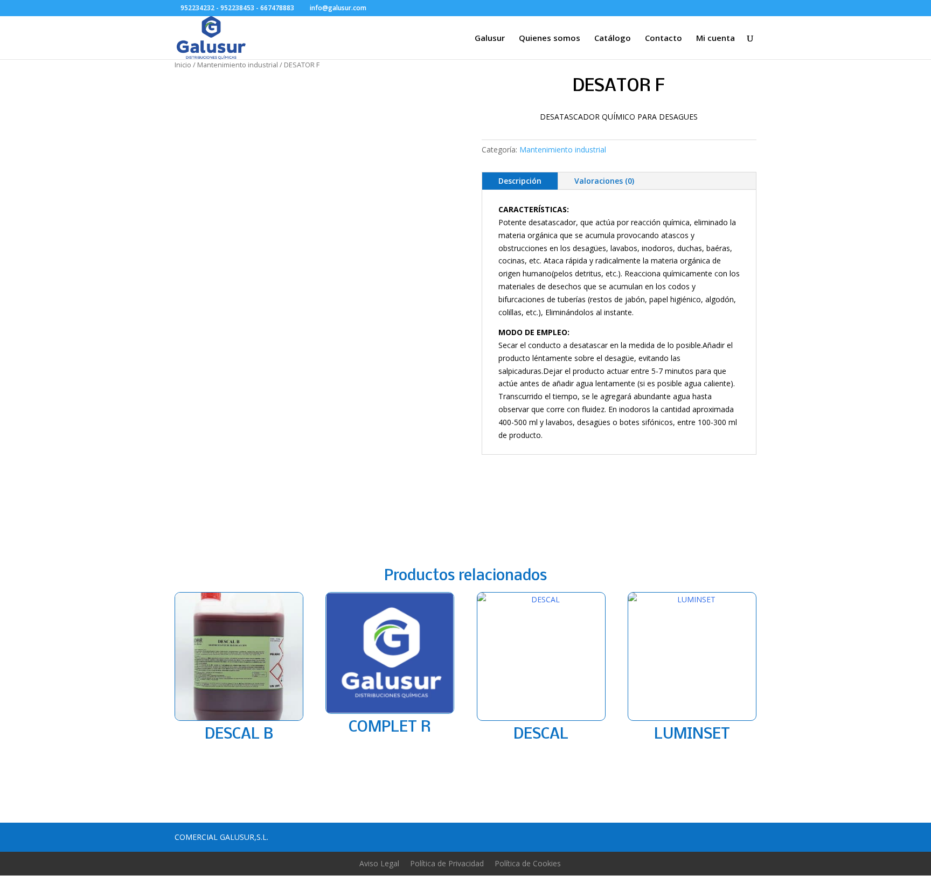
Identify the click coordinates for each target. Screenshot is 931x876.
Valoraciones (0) (604, 181)
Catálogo (612, 38)
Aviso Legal (379, 863)
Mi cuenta (715, 38)
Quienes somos (549, 38)
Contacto (663, 38)
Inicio (183, 64)
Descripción (519, 181)
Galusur (490, 38)
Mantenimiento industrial (237, 64)
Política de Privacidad (447, 863)
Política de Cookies (528, 863)
